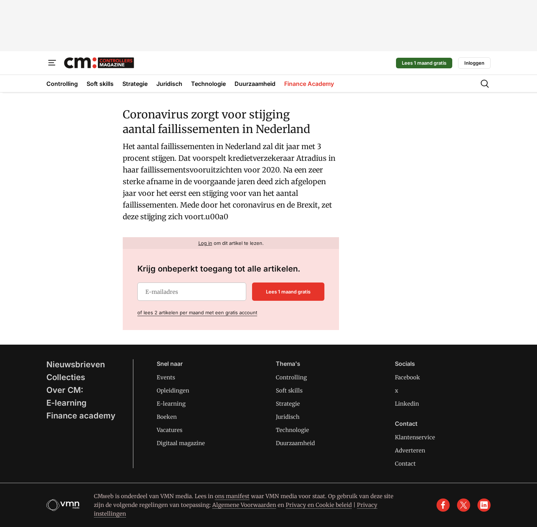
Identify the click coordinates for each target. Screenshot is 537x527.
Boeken (167, 416)
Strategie (288, 403)
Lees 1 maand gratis (424, 63)
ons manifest (232, 496)
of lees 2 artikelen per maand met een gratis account (197, 312)
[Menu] (52, 63)
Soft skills (289, 390)
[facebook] (443, 505)
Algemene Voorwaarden (244, 504)
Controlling (291, 377)
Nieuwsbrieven (75, 364)
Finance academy (80, 415)
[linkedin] (484, 505)
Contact (405, 463)
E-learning (66, 402)
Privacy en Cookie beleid (319, 504)
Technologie (292, 429)
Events (166, 377)
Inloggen (474, 63)
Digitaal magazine (181, 443)
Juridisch (288, 416)
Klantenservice (415, 437)
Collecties (65, 377)
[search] (485, 83)
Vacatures (169, 429)
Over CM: (64, 390)
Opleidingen (173, 390)
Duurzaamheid (295, 443)
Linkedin (407, 403)
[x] (463, 505)
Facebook (407, 377)
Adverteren (410, 450)
